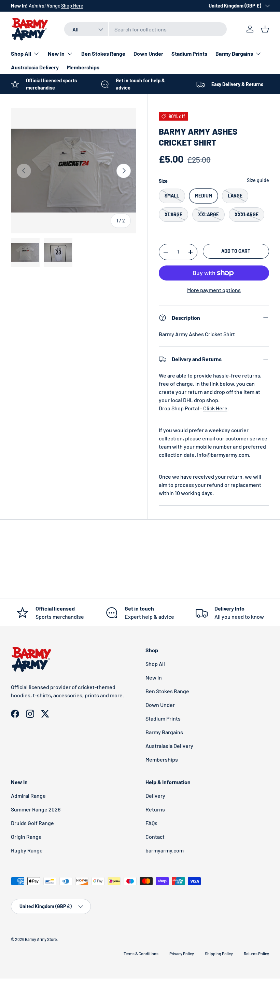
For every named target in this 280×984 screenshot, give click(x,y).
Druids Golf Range (32, 823)
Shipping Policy (219, 953)
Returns (155, 809)
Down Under (148, 53)
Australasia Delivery (35, 67)
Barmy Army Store (41, 939)
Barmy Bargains (164, 732)
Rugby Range (27, 850)
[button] (264, 29)
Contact (155, 836)
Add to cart (235, 251)
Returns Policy (256, 953)
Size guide (258, 180)
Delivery (155, 795)
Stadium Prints (189, 53)
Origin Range (26, 836)
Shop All (155, 663)
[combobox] (145, 29)
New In (153, 677)
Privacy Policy (181, 953)
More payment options (214, 290)
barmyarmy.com (164, 850)
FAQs (151, 823)
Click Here (215, 408)
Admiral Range (28, 795)
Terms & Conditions (141, 953)
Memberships (83, 67)
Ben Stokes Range (103, 53)
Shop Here (72, 6)
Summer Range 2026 (35, 809)
